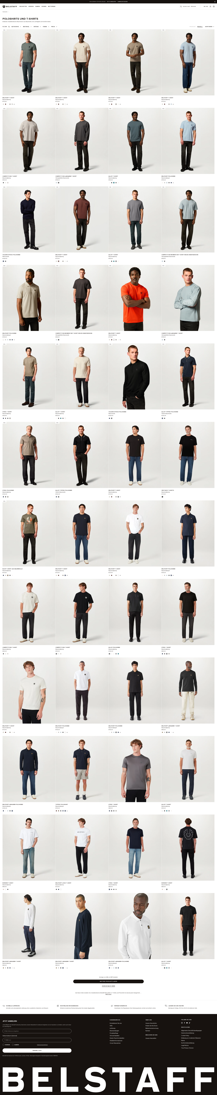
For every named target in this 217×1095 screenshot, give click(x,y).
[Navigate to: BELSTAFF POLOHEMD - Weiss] (82, 690)
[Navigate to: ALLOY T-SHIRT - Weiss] (188, 769)
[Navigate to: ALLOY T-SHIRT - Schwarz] (188, 926)
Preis (53, 26)
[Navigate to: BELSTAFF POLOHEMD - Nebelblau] (188, 141)
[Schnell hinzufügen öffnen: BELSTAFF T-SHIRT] (3, 104)
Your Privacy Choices (187, 1048)
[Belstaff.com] (10, 6)
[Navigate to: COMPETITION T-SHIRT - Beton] (29, 141)
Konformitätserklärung (187, 1043)
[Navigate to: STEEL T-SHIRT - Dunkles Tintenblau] (135, 847)
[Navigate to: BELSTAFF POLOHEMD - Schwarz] (135, 690)
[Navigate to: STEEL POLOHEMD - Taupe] (29, 455)
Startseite (5, 11)
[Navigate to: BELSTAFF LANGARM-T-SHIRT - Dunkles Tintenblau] (82, 926)
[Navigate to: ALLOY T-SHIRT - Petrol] (135, 141)
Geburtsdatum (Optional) (10, 1036)
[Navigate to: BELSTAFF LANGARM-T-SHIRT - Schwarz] (188, 690)
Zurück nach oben (108, 986)
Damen (37, 6)
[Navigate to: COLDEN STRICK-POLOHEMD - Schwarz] (135, 376)
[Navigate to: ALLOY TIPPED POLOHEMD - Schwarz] (82, 455)
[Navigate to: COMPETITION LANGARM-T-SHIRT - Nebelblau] (188, 298)
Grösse (36, 26)
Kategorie (15, 26)
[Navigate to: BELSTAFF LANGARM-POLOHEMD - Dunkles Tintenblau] (29, 769)
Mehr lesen (108, 994)
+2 (173, 182)
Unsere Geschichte (151, 1023)
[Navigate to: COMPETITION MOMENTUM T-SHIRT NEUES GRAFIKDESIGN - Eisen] (82, 298)
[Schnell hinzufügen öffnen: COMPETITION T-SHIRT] (3, 183)
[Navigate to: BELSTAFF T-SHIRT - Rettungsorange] (135, 298)
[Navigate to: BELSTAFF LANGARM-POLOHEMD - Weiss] (135, 926)
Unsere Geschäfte (151, 1038)
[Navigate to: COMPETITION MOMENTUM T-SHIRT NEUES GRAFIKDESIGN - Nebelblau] (188, 219)
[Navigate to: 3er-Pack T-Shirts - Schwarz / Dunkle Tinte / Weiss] (188, 455)
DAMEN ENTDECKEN (123, 1)
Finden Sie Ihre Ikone (151, 1026)
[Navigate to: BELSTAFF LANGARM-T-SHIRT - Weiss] (29, 926)
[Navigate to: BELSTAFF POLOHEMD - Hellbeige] (29, 298)
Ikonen (44, 6)
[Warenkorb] (213, 6)
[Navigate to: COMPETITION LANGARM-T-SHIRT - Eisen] (82, 141)
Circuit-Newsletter (115, 1043)
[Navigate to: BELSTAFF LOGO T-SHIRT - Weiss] (82, 847)
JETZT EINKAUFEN (111, 1)
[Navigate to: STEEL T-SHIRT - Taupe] (29, 376)
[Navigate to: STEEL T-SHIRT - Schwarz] (188, 612)
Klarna (183, 1040)
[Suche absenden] (181, 6)
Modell (200, 26)
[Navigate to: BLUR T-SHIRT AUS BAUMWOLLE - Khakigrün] (29, 533)
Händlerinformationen (116, 1041)
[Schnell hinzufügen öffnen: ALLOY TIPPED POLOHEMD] (162, 418)
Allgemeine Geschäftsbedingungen (191, 1030)
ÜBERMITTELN (37, 1050)
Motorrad (51, 6)
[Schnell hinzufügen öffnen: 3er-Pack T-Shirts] (162, 497)
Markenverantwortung (152, 1028)
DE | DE (206, 6)
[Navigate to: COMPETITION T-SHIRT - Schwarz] (82, 612)
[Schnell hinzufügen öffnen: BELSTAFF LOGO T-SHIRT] (56, 889)
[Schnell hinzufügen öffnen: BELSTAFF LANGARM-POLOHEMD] (3, 811)
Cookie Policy (185, 1035)
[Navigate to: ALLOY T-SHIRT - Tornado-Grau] (135, 219)
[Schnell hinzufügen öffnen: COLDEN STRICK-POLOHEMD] (3, 261)
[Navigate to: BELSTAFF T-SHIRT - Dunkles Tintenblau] (82, 533)
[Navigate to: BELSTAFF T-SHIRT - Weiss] (135, 533)
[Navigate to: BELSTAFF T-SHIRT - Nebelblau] (188, 62)
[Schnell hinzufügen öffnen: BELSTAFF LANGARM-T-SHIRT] (162, 732)
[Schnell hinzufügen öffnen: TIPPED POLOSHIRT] (56, 811)
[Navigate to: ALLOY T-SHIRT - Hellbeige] (82, 376)
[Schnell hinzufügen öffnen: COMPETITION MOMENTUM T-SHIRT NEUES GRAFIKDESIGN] (162, 261)
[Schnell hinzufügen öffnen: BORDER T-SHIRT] (3, 889)
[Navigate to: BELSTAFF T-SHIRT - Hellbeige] (82, 62)
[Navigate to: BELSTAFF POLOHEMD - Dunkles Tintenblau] (188, 533)
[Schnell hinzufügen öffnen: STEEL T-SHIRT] (3, 418)
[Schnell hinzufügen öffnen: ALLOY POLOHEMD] (109, 654)
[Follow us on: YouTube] (187, 1023)
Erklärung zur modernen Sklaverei (191, 1038)
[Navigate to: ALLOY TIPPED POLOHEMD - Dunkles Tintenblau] (188, 376)
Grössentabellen (114, 1036)
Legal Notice (185, 1045)
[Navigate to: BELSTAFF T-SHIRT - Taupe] (135, 62)
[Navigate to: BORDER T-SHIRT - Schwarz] (188, 847)
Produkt (193, 26)
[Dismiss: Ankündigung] (215, 1)
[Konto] (210, 6)
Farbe (45, 26)
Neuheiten (23, 6)
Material (26, 26)
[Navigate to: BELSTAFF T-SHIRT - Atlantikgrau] (29, 62)
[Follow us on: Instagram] (182, 1023)
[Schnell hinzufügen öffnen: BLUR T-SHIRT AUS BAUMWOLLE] (3, 575)
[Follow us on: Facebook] (184, 1023)
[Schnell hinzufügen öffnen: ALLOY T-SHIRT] (109, 183)
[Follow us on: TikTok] (189, 1023)
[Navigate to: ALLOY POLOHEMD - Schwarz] (135, 612)
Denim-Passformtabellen (117, 1038)
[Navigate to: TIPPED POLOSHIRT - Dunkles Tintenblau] (82, 769)
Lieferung (112, 1028)
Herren (31, 6)
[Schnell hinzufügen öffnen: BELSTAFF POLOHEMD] (162, 183)
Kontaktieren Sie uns (116, 1023)
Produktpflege (114, 1033)
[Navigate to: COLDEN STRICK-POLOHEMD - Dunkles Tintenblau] (29, 219)
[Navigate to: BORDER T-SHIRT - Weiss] (29, 847)
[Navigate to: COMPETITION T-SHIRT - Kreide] (29, 612)
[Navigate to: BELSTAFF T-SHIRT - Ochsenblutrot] (82, 219)
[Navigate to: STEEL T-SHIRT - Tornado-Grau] (135, 769)
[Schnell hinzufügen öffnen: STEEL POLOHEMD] (3, 497)
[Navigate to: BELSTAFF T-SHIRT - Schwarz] (135, 455)
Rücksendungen (114, 1031)
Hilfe (111, 1026)
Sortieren (208, 26)
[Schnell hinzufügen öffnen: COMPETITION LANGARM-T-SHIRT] (56, 183)
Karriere (148, 1031)
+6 (14, 104)
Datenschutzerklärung (187, 1033)
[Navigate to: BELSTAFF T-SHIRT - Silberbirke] (29, 690)
